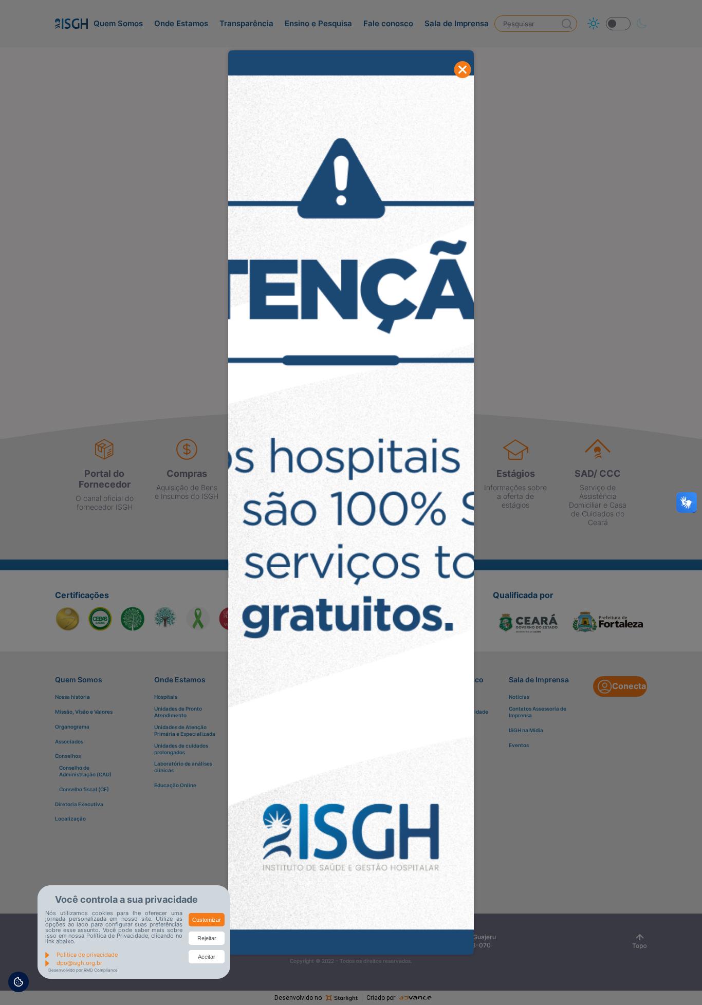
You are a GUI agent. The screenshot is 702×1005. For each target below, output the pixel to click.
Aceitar (206, 957)
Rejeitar (206, 938)
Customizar (206, 920)
